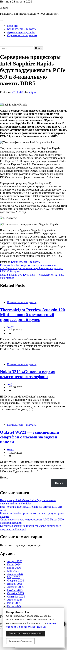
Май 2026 (13, 570)
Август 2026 (14, 561)
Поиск (4, 477)
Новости (12, 25)
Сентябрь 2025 (16, 596)
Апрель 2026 (15, 574)
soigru (32, 92)
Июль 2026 (14, 564)
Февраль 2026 (15, 580)
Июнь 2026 (14, 567)
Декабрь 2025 (15, 586)
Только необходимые (20, 641)
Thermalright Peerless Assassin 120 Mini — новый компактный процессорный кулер (32, 314)
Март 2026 (13, 577)
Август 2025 (14, 599)
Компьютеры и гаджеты (21, 28)
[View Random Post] (1, 41)
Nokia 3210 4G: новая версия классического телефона (27, 374)
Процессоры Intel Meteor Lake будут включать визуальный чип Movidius (28, 502)
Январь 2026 (15, 583)
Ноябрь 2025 (15, 590)
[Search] (1, 44)
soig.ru (4, 7)
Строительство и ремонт (22, 35)
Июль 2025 (14, 602)
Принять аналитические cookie (25, 633)
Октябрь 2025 (15, 593)
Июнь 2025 (14, 606)
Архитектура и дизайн (21, 32)
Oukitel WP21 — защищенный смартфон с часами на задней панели (29, 437)
